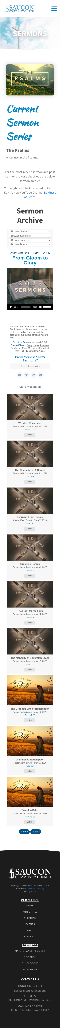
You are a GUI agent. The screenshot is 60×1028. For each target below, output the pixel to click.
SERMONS (30, 917)
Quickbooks (30, 963)
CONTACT (30, 936)
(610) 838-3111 (34, 986)
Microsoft (30, 969)
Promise (44, 345)
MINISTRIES (30, 911)
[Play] (10, 306)
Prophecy (15, 348)
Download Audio (36, 351)
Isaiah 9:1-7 (41, 342)
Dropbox (30, 956)
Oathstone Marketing (35, 888)
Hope (36, 345)
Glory (29, 345)
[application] (30, 307)
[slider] (47, 306)
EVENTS (30, 924)
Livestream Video (31, 366)
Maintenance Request (30, 950)
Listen (29, 435)
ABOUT (30, 905)
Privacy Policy (30, 891)
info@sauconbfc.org (34, 990)
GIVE (30, 930)
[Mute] (40, 306)
